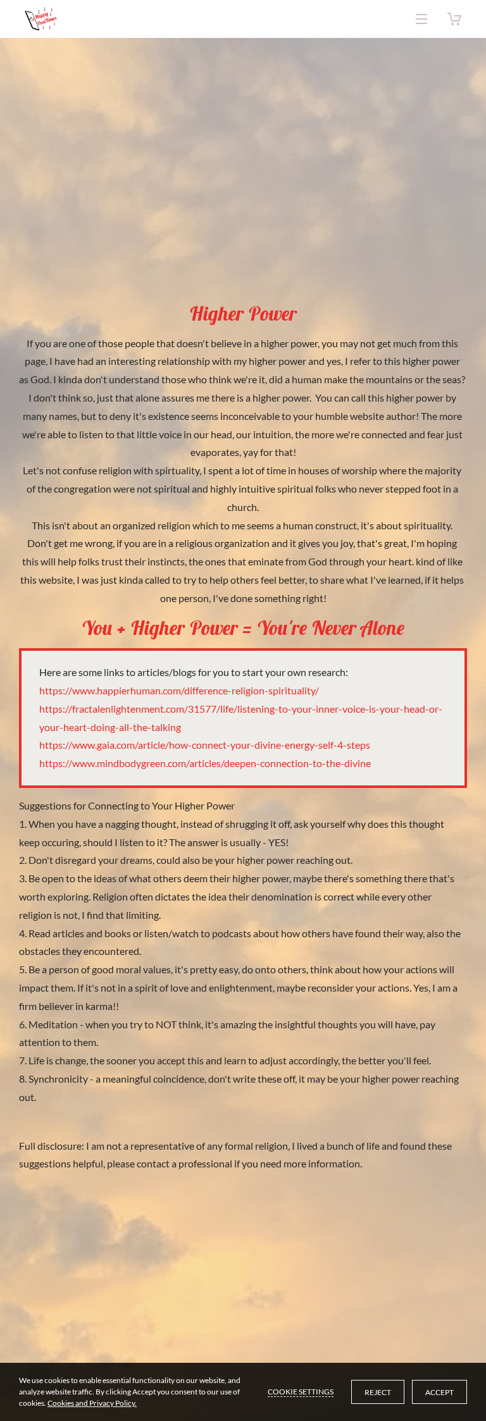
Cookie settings (300, 1391)
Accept (439, 1392)
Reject (377, 1392)
